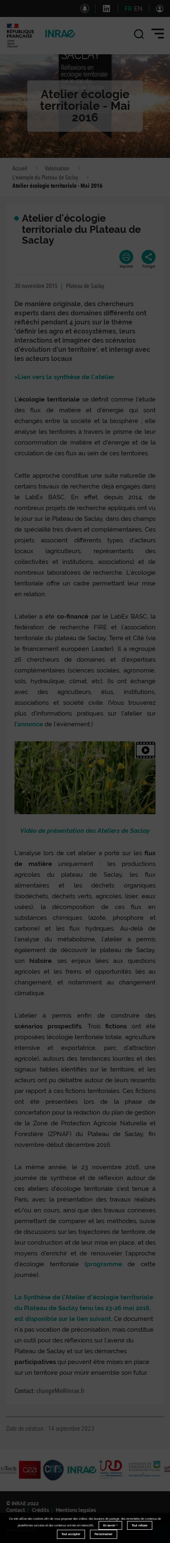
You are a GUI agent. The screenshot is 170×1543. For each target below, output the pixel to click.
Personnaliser (103, 1534)
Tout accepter (70, 1534)
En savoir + (110, 1525)
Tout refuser (140, 1525)
